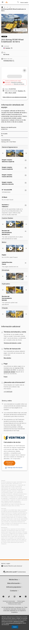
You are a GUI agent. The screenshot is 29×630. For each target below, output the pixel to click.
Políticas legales (21, 601)
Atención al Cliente (19, 84)
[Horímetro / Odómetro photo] (25, 205)
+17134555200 (8, 392)
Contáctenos (21, 572)
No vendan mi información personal (14, 602)
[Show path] (7, 7)
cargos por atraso (9, 372)
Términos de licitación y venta (12, 343)
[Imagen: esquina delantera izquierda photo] (25, 160)
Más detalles (7, 358)
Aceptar (15, 627)
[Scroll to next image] (26, 153)
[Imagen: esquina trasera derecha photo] (25, 175)
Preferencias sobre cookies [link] (14, 604)
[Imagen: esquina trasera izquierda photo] (25, 167)
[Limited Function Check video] (25, 262)
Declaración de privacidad (9, 601)
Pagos (5, 377)
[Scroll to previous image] (3, 153)
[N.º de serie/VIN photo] (25, 190)
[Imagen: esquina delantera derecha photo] (25, 182)
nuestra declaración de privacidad (13, 623)
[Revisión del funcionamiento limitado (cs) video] (25, 231)
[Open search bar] (18, 2)
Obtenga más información (14, 467)
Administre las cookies (18, 621)
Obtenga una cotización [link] (9, 463)
